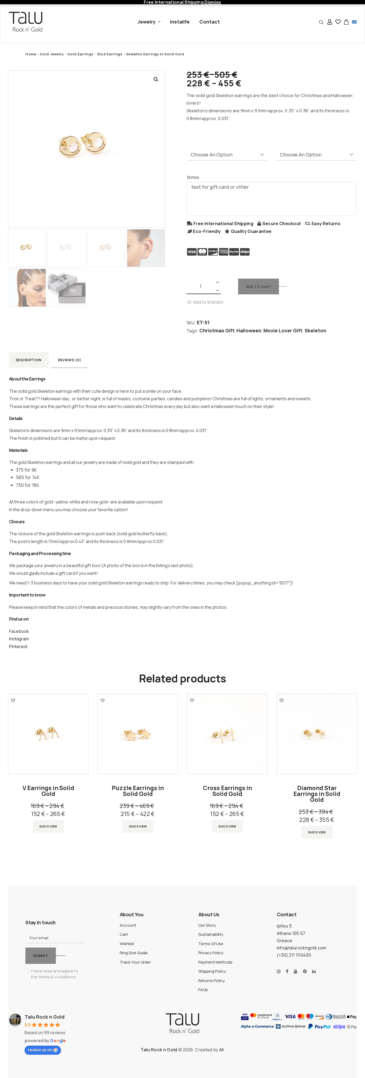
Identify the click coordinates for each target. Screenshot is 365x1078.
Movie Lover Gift (282, 330)
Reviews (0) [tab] (69, 359)
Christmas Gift (217, 330)
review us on (40, 1050)
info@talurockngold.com (302, 948)
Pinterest (18, 646)
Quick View (48, 826)
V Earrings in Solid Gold (48, 791)
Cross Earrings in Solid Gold (227, 791)
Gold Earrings (80, 54)
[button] (156, 79)
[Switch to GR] (354, 21)
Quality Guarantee (251, 231)
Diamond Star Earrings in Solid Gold (316, 794)
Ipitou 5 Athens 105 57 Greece (291, 933)
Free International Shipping (223, 223)
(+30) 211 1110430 (294, 955)
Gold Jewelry (52, 54)
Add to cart (258, 286)
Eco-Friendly (207, 231)
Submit (40, 955)
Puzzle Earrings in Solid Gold (138, 791)
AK (221, 1050)
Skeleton (315, 330)
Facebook (19, 631)
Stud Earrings (110, 54)
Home (30, 54)
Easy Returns (326, 223)
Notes (193, 177)
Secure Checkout (281, 223)
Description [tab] (29, 359)
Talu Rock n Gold (45, 1017)
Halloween (248, 330)
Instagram (19, 639)
